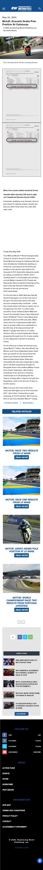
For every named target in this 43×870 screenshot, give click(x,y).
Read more (21, 457)
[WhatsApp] (30, 637)
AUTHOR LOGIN (21, 847)
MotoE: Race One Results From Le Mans (21, 501)
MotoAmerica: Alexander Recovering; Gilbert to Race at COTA (27, 672)
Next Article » (28, 403)
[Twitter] (25, 637)
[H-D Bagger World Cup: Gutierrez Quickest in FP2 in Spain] (8, 705)
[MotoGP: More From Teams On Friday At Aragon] (8, 695)
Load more (21, 714)
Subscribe (37, 752)
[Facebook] (20, 637)
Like (39, 735)
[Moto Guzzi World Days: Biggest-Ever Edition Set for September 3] (8, 683)
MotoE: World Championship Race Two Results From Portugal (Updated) (21, 601)
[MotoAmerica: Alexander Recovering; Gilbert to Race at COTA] (8, 672)
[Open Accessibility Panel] (39, 860)
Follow (38, 740)
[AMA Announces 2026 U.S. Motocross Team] (8, 661)
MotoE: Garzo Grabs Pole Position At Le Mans (21, 550)
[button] (3, 9)
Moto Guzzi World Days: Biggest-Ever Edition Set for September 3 (27, 684)
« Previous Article (10, 403)
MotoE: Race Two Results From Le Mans (21, 452)
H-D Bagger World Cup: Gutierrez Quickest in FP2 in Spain (27, 706)
